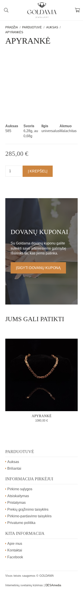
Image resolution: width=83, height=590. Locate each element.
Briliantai (14, 468)
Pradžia (11, 27)
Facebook (15, 557)
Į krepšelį (37, 171)
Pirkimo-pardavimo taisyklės (29, 516)
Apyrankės (14, 32)
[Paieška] (6, 10)
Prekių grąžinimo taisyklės (27, 509)
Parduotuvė (32, 27)
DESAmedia (53, 585)
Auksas (52, 27)
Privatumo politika (21, 523)
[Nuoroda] (41, 10)
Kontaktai (14, 550)
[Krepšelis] (77, 10)
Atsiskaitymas (18, 496)
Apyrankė (42, 416)
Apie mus (14, 543)
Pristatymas (16, 502)
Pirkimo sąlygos (19, 489)
